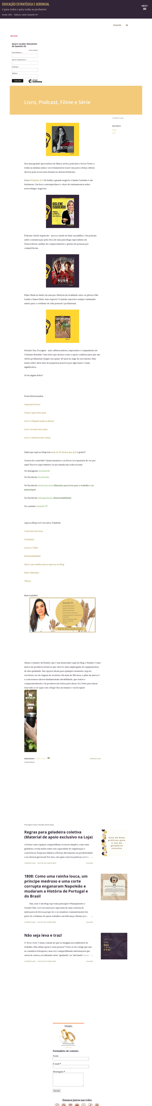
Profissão (15, 67)
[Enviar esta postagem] (48, 759)
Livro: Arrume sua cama (35, 429)
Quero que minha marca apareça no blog (44, 564)
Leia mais (89, 863)
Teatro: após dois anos (35, 412)
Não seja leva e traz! (43, 935)
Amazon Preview (32, 404)
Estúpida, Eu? (36, 180)
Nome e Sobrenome (19, 60)
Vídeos (27, 581)
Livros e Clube (31, 547)
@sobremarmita (45, 485)
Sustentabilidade (32, 556)
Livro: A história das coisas (37, 437)
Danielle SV (42, 506)
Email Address (17, 53)
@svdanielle (44, 471)
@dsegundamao (45, 498)
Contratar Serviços (33, 531)
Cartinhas (29, 539)
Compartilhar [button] (117, 118)
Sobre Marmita (31, 572)
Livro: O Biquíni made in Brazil (39, 421)
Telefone (14, 73)
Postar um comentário (46, 863)
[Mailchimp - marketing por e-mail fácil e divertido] (35, 83)
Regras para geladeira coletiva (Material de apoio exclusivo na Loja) (58, 835)
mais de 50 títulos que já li (63, 452)
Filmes (114, 130)
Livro (113, 133)
